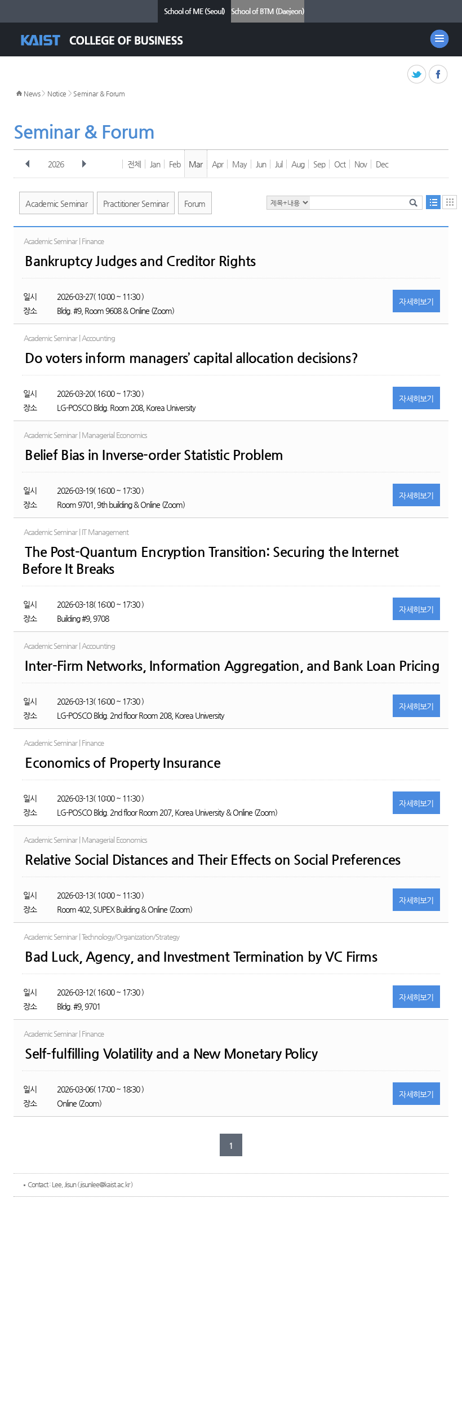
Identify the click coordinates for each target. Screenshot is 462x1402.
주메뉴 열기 (439, 39)
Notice (56, 94)
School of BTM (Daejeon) (267, 11)
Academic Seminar (56, 203)
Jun (261, 164)
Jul (278, 164)
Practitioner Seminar (135, 203)
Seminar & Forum (99, 94)
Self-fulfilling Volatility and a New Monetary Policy (171, 1054)
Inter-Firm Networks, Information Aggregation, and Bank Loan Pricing (232, 666)
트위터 (417, 75)
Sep (319, 164)
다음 (84, 164)
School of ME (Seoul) (194, 11)
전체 (134, 164)
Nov (360, 164)
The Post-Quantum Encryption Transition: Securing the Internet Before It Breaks (210, 560)
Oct (339, 164)
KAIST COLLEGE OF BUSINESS (112, 40)
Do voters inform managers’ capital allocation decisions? (191, 358)
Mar (195, 164)
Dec (382, 164)
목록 (433, 202)
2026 (56, 164)
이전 (28, 164)
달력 (449, 202)
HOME (19, 93)
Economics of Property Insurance (122, 763)
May (239, 164)
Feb (174, 164)
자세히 (416, 301)
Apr (217, 164)
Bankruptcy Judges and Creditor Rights (140, 261)
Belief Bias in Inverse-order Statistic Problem (154, 455)
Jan (155, 164)
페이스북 (438, 75)
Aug (297, 164)
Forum (195, 203)
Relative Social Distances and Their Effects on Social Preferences (212, 860)
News (32, 94)
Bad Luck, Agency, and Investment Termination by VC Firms (201, 957)
